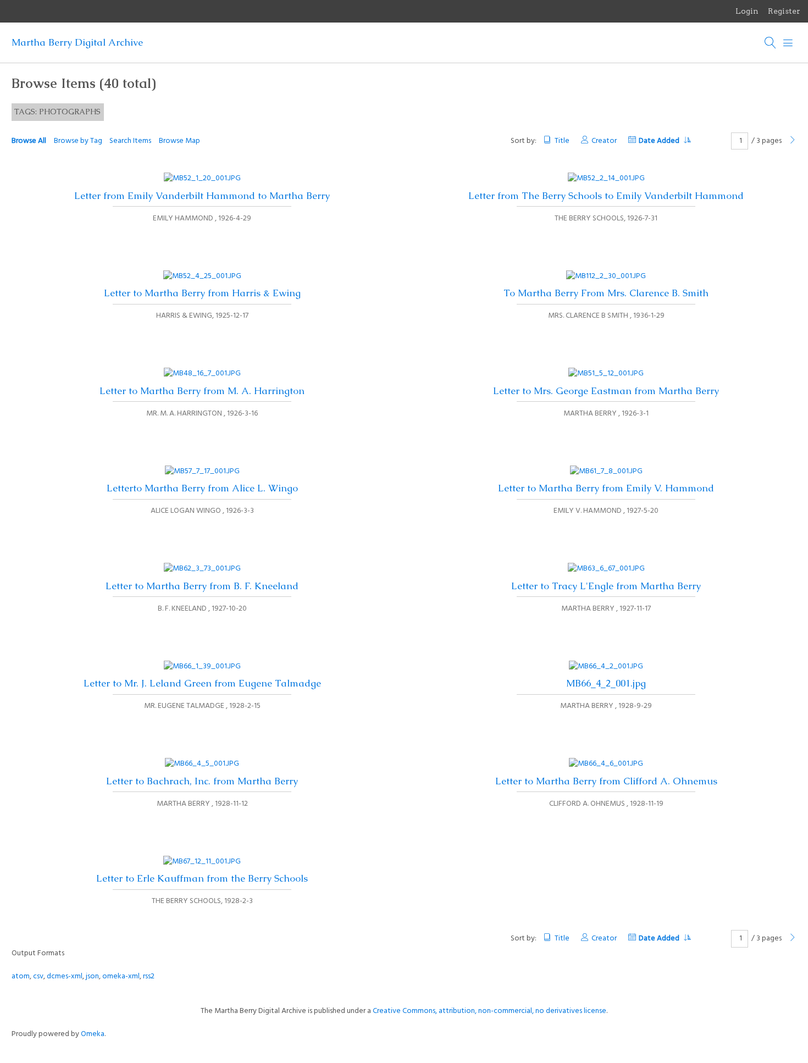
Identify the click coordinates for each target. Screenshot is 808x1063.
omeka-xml (121, 976)
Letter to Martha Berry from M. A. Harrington (202, 391)
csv (38, 976)
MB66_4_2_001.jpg (606, 683)
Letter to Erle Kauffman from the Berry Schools (202, 878)
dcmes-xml (64, 976)
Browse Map (179, 141)
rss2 (148, 976)
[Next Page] (792, 141)
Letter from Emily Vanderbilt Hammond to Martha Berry (202, 196)
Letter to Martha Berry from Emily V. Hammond (606, 488)
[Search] (770, 43)
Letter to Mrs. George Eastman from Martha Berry (606, 391)
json (92, 976)
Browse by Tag (78, 141)
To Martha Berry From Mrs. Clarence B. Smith (606, 293)
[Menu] (788, 43)
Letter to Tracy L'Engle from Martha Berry (606, 586)
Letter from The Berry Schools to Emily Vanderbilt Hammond (606, 196)
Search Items (130, 141)
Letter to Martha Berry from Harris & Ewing (202, 293)
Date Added (660, 141)
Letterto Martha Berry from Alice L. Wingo (202, 488)
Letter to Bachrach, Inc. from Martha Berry (202, 781)
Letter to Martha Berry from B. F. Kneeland (202, 586)
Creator (604, 141)
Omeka (92, 1034)
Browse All (29, 141)
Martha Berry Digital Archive (77, 42)
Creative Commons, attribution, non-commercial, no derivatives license (489, 1011)
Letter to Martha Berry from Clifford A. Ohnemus (606, 781)
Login (747, 11)
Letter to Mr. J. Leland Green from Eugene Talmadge (202, 683)
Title (562, 141)
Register (784, 11)
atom (21, 976)
